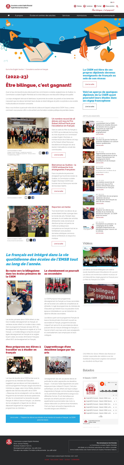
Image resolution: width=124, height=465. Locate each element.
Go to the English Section (15, 69)
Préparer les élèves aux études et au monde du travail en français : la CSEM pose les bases (106, 212)
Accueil (47, 459)
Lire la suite (58, 155)
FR (113, 2)
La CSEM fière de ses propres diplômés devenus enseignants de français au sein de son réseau (107, 198)
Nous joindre (54, 459)
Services (66, 15)
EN (111, 2)
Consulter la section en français (37, 69)
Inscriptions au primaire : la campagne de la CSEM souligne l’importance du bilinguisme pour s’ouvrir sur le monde (106, 227)
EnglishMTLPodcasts (87, 427)
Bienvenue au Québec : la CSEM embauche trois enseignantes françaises (64, 167)
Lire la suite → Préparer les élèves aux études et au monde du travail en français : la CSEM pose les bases (42, 419)
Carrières (67, 459)
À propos (19, 15)
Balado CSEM (96, 427)
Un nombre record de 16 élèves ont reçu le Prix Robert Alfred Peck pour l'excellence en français (63, 122)
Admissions (82, 15)
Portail (61, 459)
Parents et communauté (104, 15)
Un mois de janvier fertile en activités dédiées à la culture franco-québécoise (107, 141)
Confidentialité (75, 459)
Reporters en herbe (61, 207)
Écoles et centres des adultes (43, 15)
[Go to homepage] (9, 15)
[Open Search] (117, 6)
